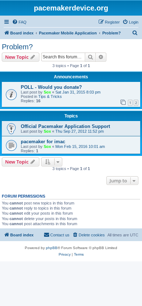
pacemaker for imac (43, 141)
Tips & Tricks (50, 96)
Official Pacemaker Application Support (65, 126)
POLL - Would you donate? (51, 87)
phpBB (52, 248)
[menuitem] (19, 22)
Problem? (17, 47)
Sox (47, 92)
